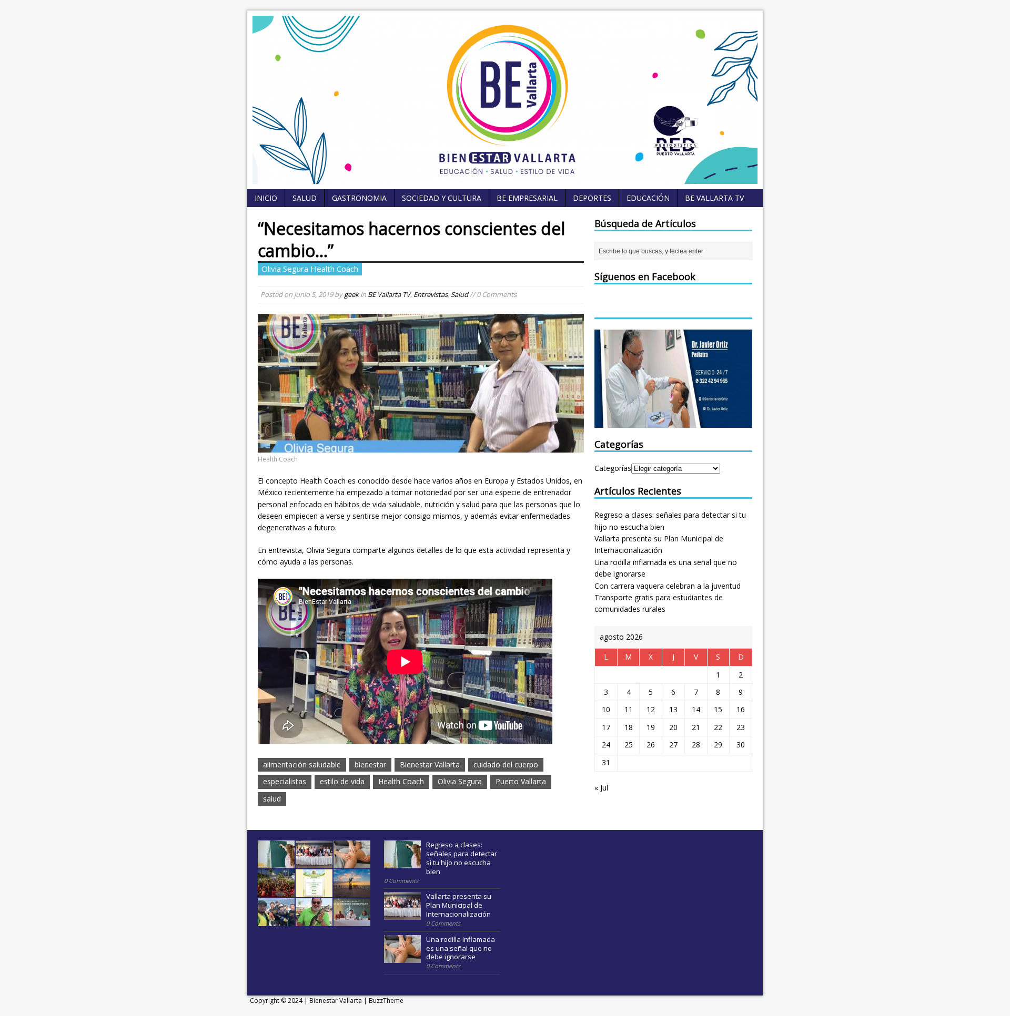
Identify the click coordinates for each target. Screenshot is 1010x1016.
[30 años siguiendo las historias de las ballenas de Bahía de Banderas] (276, 920)
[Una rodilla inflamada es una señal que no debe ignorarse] (352, 862)
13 (673, 709)
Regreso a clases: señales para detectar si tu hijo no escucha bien (461, 858)
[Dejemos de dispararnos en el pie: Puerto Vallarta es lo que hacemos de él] (352, 891)
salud (272, 799)
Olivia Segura (460, 781)
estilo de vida (342, 781)
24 (606, 745)
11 (628, 709)
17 (606, 727)
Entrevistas (430, 294)
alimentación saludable (302, 764)
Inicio (266, 198)
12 (651, 709)
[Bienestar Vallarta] (505, 178)
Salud (304, 198)
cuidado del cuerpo (505, 764)
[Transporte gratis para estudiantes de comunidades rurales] (314, 891)
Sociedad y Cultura (441, 198)
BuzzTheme (386, 1000)
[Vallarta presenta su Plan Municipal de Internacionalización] (314, 862)
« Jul (601, 788)
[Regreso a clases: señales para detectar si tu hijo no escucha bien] (276, 862)
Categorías (612, 468)
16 (740, 709)
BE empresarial (527, 198)
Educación (648, 198)
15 (718, 709)
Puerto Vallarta (521, 781)
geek (351, 294)
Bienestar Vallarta (430, 764)
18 (628, 727)
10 (606, 709)
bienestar (370, 764)
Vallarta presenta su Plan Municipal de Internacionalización (458, 905)
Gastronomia (359, 198)
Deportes (592, 198)
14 (696, 709)
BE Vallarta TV (714, 198)
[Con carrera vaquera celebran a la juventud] (276, 891)
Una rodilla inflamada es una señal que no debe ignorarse (460, 948)
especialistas (284, 781)
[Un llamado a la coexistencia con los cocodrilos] (314, 920)
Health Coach (401, 781)
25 (628, 745)
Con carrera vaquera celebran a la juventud (667, 586)
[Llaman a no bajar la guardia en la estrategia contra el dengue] (352, 920)
